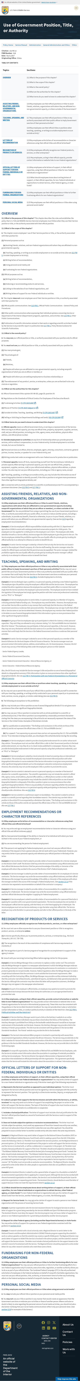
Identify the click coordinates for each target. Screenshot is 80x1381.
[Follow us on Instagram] (49, 1322)
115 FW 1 (34, 305)
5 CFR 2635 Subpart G (27, 408)
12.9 (64, 519)
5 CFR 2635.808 (27, 403)
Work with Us (69, 1350)
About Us (68, 1324)
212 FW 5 (25, 487)
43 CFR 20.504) (55, 417)
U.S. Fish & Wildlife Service (20, 10)
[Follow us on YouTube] (55, 1328)
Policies (67, 1342)
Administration (35, 45)
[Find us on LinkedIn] (44, 1328)
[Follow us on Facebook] (44, 1322)
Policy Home (8, 45)
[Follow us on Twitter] (54, 1322)
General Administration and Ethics (56, 45)
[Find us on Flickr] (49, 1328)
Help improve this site (67, 1379)
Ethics (74, 45)
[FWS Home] (5, 10)
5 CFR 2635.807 (49, 412)
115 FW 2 (67, 316)
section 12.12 (16, 1226)
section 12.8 (6, 1309)
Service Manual (21, 45)
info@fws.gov (47, 1348)
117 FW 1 (47, 326)
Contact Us (68, 1333)
